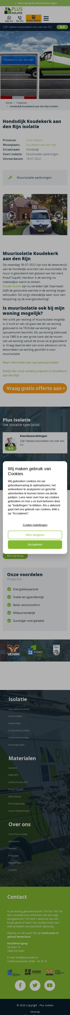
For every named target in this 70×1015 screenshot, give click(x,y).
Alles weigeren (35, 534)
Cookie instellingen (35, 525)
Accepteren (35, 544)
